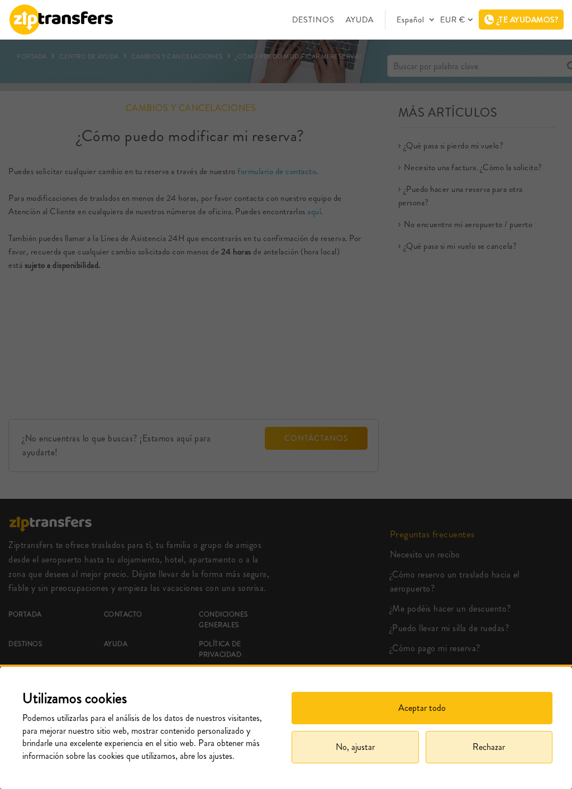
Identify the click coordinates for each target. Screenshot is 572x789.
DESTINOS (313, 19)
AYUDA (360, 19)
